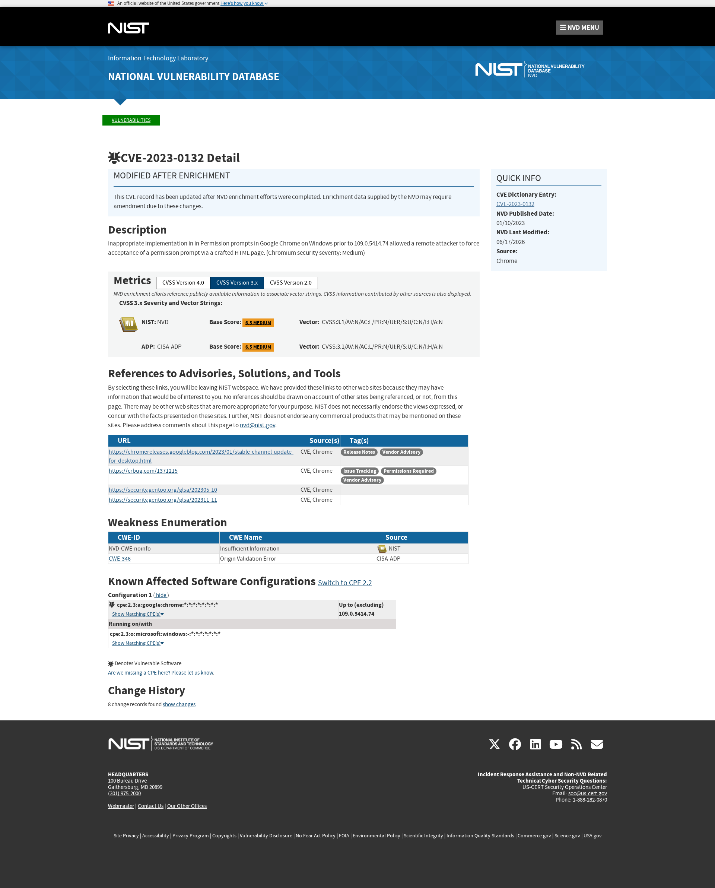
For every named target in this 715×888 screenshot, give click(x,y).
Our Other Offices (187, 806)
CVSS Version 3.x (237, 282)
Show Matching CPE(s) (136, 614)
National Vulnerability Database (193, 76)
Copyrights (224, 835)
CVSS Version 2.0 (291, 282)
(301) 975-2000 (124, 793)
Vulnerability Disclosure (266, 835)
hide (161, 595)
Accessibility (155, 835)
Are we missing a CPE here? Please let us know (160, 672)
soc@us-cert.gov (587, 793)
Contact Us (150, 806)
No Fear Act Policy (316, 835)
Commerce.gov (534, 835)
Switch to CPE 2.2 (345, 582)
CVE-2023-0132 (515, 204)
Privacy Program (190, 835)
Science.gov (567, 835)
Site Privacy (126, 835)
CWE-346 (120, 558)
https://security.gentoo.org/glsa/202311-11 (163, 500)
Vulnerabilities (131, 120)
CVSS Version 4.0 (183, 282)
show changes (179, 704)
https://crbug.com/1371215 (143, 471)
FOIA (344, 835)
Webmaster (121, 806)
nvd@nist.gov (257, 425)
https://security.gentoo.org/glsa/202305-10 (163, 490)
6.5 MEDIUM (258, 322)
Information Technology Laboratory (158, 58)
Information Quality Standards (480, 835)
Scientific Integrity (423, 835)
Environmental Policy (376, 835)
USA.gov (593, 835)
